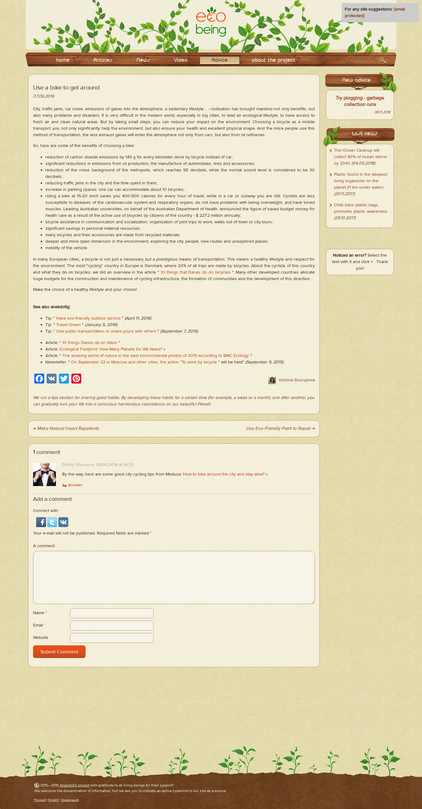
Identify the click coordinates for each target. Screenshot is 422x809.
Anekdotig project (75, 785)
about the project (273, 60)
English (54, 800)
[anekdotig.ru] (211, 21)
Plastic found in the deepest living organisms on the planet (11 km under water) (360, 181)
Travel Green (68, 325)
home (63, 60)
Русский (40, 800)
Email (39, 625)
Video (181, 60)
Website (40, 637)
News (143, 60)
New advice (356, 80)
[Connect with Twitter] (52, 522)
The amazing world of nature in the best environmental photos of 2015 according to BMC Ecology (155, 355)
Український (70, 800)
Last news (365, 133)
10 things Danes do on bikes (89, 343)
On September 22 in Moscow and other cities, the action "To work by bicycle (144, 362)
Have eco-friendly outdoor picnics (88, 318)
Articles (103, 60)
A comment (44, 546)
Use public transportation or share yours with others (106, 331)
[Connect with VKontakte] (63, 522)
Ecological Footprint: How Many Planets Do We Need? (111, 349)
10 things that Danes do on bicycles (195, 272)
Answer (75, 485)
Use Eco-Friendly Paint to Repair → (280, 428)
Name (40, 613)
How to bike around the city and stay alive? (223, 474)
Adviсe (220, 60)
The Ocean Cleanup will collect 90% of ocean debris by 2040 (360, 157)
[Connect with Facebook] (41, 522)
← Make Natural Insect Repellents (66, 428)
